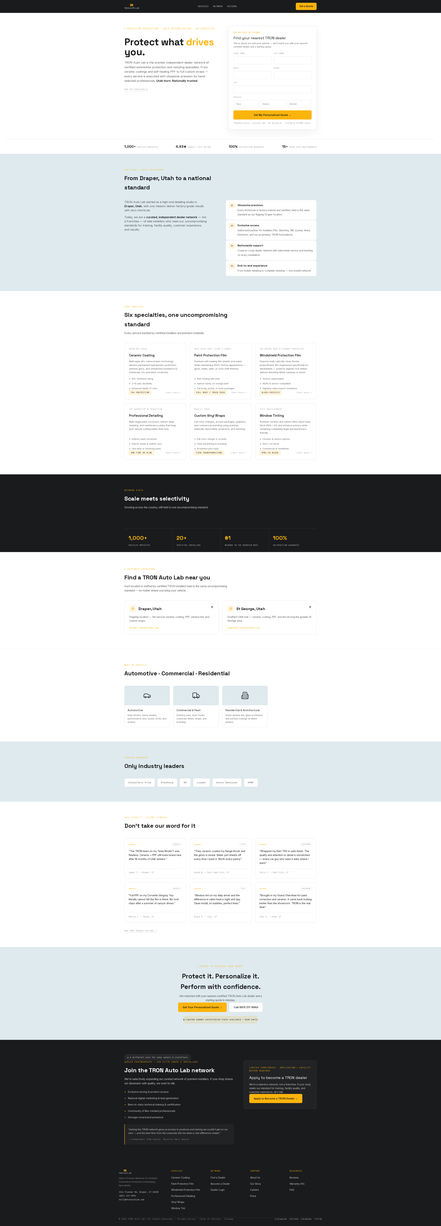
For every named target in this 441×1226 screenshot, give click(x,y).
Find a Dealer (218, 1177)
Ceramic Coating (180, 1177)
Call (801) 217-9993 (246, 1007)
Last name (279, 53)
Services (203, 6)
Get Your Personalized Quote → (202, 1007)
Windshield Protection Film (185, 1189)
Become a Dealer (220, 1183)
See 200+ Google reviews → (140, 930)
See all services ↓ (136, 89)
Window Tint (178, 1208)
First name (239, 53)
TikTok (318, 1219)
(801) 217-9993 (127, 1195)
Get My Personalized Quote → (272, 114)
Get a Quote (306, 6)
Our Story (255, 1183)
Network (218, 6)
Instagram (280, 1219)
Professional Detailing (183, 1196)
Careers (254, 1189)
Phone (276, 68)
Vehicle (237, 97)
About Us (255, 1177)
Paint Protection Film (182, 1183)
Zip (235, 82)
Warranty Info (297, 1183)
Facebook (306, 1219)
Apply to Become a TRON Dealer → (276, 1098)
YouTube (293, 1219)
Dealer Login (218, 1189)
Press (253, 1196)
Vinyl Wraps (177, 1202)
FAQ (292, 1189)
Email (236, 68)
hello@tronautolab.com (131, 1199)
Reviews (232, 6)
